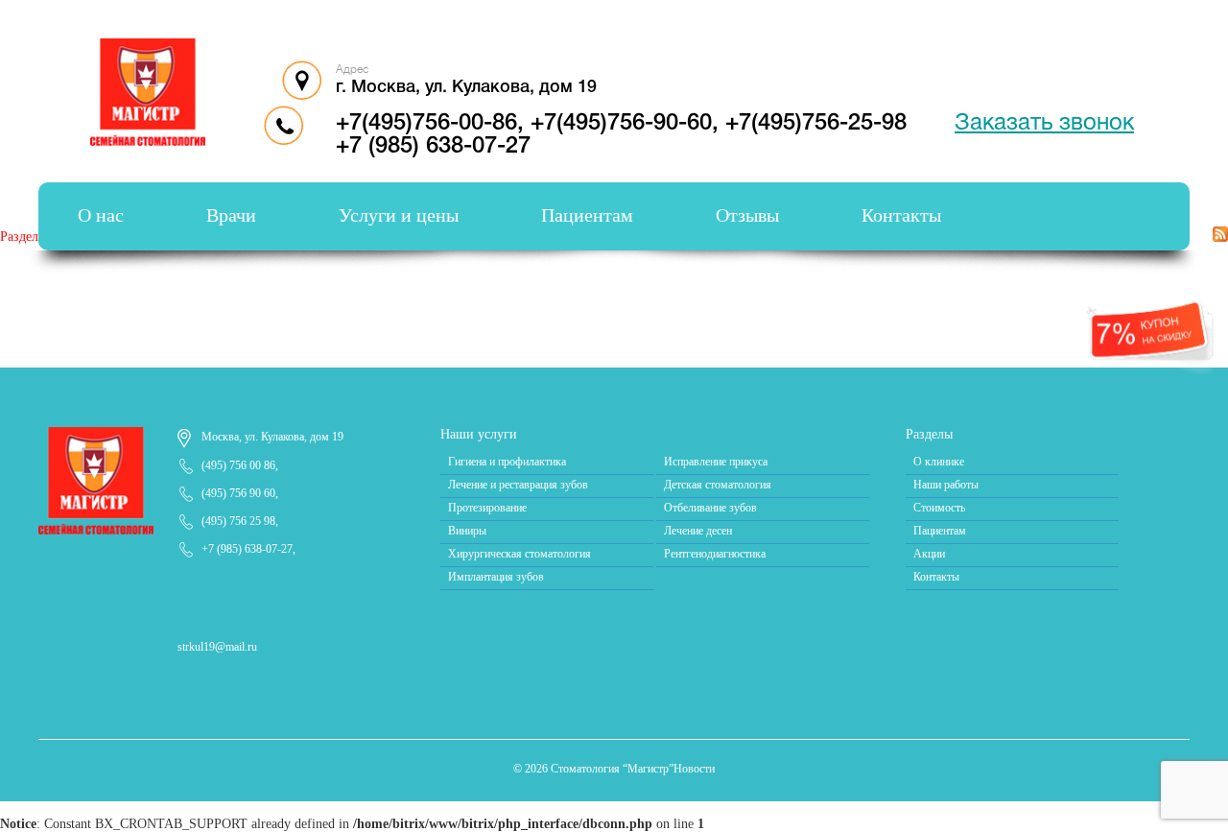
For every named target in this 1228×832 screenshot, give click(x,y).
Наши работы (946, 484)
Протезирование (487, 507)
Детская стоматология (717, 484)
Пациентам (587, 215)
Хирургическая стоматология (519, 553)
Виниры (467, 530)
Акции (929, 553)
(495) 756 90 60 (238, 493)
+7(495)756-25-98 (816, 123)
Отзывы (747, 215)
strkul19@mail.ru (217, 647)
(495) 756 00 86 (238, 465)
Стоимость (939, 507)
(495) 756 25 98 (238, 521)
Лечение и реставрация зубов (518, 484)
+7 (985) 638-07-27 (433, 146)
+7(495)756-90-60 (621, 123)
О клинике (938, 461)
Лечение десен (698, 530)
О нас (101, 215)
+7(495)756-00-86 (426, 123)
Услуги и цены (399, 215)
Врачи (231, 215)
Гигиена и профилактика (507, 461)
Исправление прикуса (716, 461)
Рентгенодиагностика (715, 553)
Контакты (901, 215)
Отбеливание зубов (710, 507)
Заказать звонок (1044, 123)
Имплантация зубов (496, 576)
